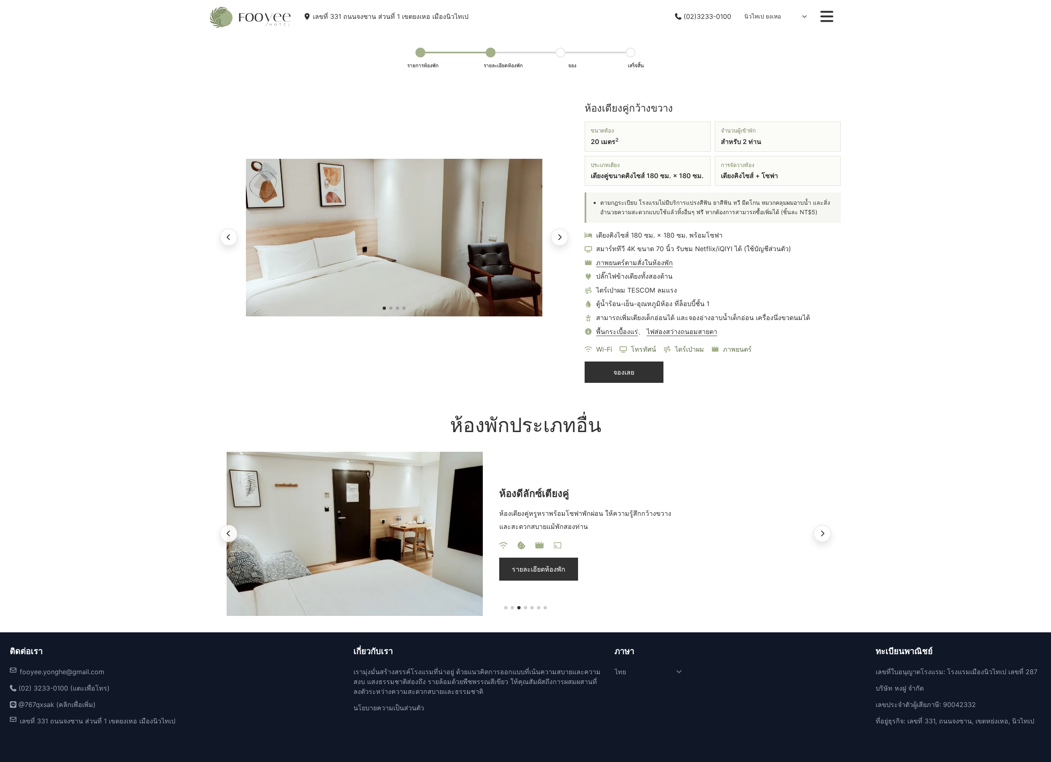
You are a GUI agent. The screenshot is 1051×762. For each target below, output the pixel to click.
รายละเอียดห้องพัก (538, 569)
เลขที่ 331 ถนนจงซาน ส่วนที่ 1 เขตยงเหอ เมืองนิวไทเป (97, 721)
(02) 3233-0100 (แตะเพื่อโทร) (63, 688)
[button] (384, 308)
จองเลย (623, 372)
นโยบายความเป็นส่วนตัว (388, 708)
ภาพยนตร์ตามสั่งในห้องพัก (634, 263)
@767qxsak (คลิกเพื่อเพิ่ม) (56, 704)
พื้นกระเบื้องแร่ (617, 331)
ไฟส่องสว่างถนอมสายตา (682, 331)
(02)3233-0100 (706, 16)
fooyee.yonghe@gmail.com (62, 672)
